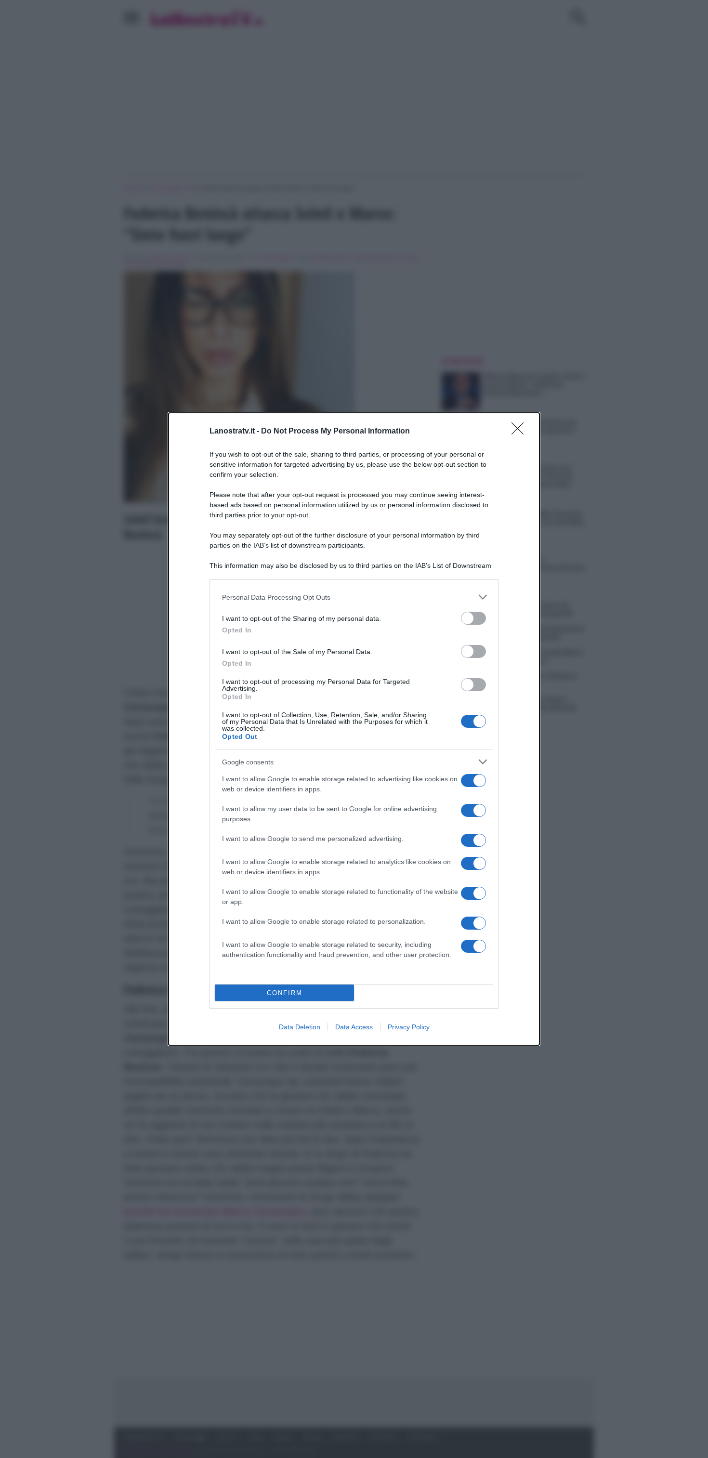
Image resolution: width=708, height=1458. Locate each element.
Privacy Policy (409, 1027)
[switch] (473, 618)
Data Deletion (299, 1027)
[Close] (520, 431)
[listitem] (354, 597)
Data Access (354, 1027)
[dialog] (354, 729)
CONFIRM (284, 993)
